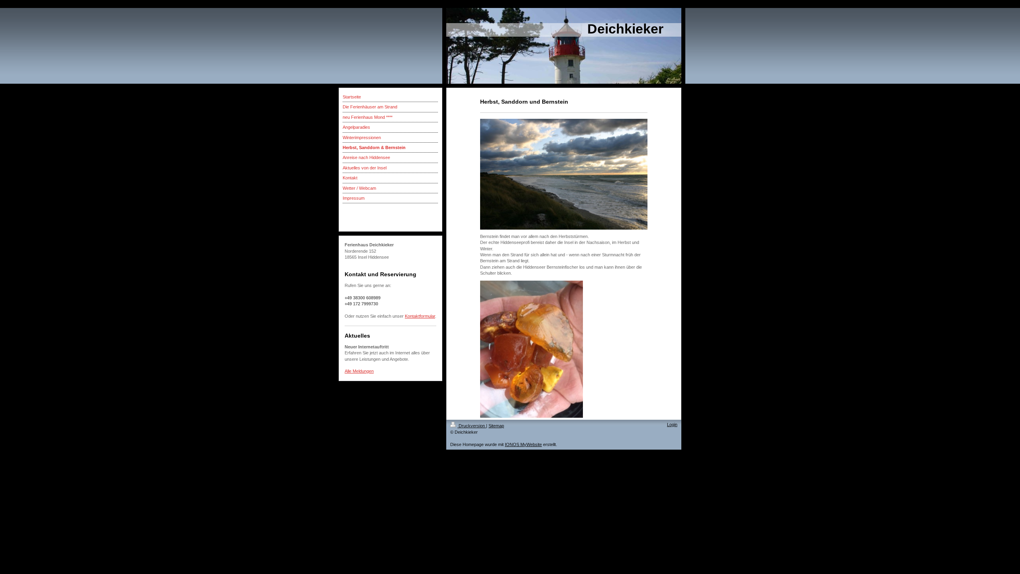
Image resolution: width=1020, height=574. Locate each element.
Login (672, 424)
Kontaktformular (420, 316)
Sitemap (496, 425)
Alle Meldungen (359, 371)
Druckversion (471, 425)
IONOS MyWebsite (523, 444)
